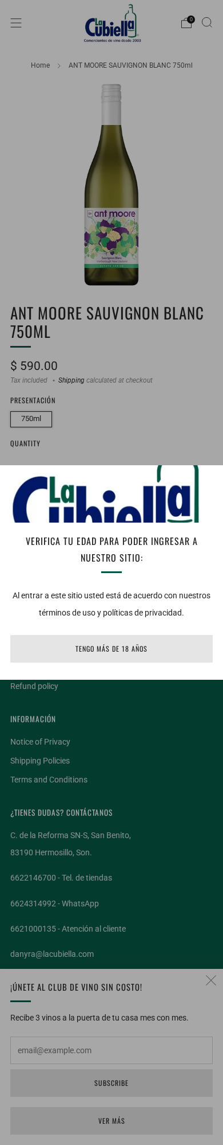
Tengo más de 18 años (111, 648)
